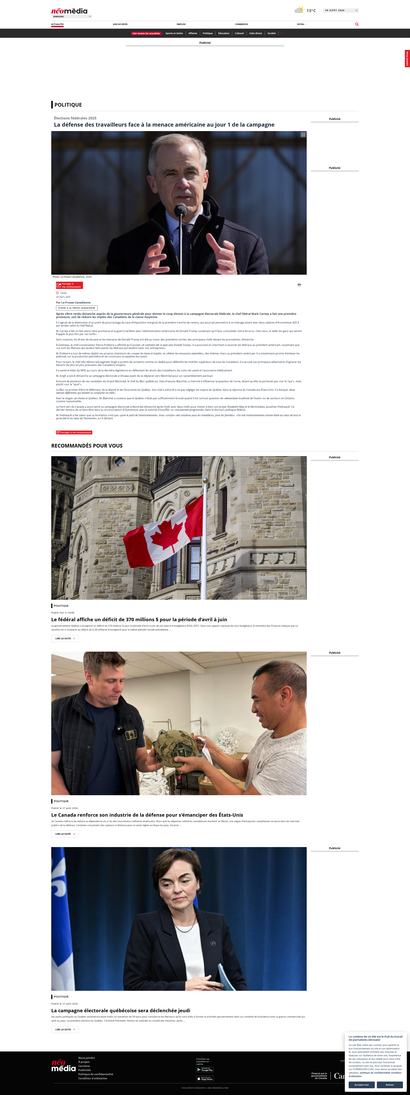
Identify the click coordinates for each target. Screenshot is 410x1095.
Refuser (390, 1084)
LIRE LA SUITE (63, 638)
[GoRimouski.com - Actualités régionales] (69, 11)
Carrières (84, 1066)
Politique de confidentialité (95, 1074)
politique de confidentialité (375, 1072)
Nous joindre (86, 1058)
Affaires (193, 33)
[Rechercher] (357, 24)
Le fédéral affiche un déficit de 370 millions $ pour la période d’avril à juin (139, 619)
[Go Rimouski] (63, 1069)
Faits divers (255, 33)
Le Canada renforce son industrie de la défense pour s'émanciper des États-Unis (147, 815)
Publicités (84, 1070)
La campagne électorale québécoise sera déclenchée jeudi (120, 1010)
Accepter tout (362, 1084)
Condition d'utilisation (92, 1078)
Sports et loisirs (174, 33)
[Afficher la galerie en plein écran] (303, 134)
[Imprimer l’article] (299, 285)
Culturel (239, 33)
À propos (84, 1062)
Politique (208, 33)
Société (272, 33)
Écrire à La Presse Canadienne (76, 308)
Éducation (223, 33)
